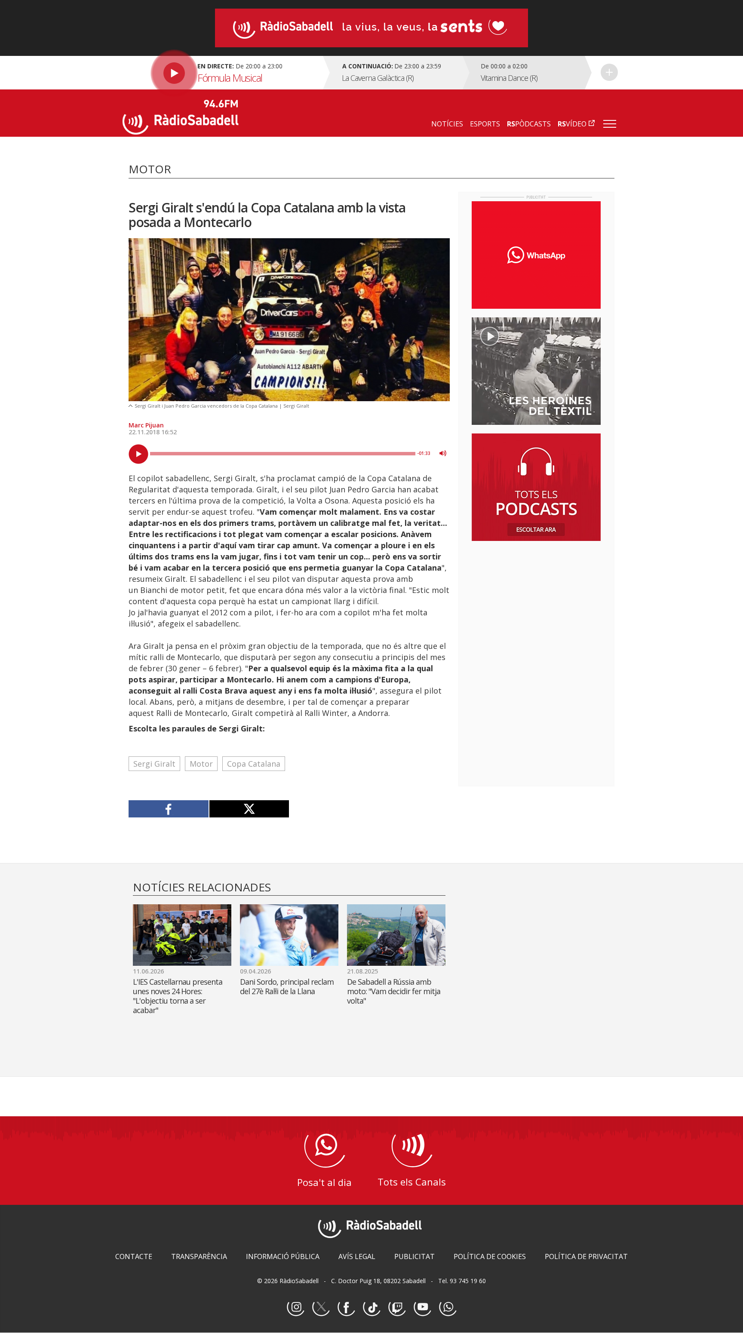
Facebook (346, 1308)
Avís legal (356, 1256)
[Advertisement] (536, 603)
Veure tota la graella (609, 72)
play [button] (138, 454)
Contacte (133, 1256)
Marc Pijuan (146, 425)
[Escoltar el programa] (222, 72)
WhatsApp (447, 1308)
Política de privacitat (586, 1256)
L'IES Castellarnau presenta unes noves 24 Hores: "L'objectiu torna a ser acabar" (177, 996)
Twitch (397, 1308)
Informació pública (282, 1256)
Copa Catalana (253, 764)
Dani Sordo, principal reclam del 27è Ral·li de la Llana (287, 986)
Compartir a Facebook (169, 808)
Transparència (199, 1256)
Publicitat (414, 1256)
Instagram (295, 1308)
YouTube (422, 1308)
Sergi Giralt (154, 764)
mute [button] (443, 453)
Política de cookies (490, 1256)
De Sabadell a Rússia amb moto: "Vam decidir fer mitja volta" (393, 991)
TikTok (371, 1308)
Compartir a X (249, 808)
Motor (201, 764)
